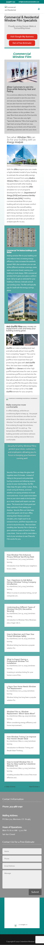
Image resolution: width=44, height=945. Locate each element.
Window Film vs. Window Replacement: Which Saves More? (21, 712)
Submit (35, 892)
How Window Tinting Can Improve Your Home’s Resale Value (21, 737)
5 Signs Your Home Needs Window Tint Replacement (21, 687)
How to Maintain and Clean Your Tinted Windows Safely (20, 635)
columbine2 (13, 559)
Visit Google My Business (22, 36)
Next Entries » (34, 786)
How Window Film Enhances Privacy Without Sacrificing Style (20, 556)
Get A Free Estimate (22, 43)
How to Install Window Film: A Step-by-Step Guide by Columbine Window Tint (21, 764)
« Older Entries (9, 786)
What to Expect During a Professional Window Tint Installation (18, 661)
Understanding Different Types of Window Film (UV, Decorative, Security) (21, 609)
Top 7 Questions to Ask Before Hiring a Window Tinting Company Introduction (21, 582)
